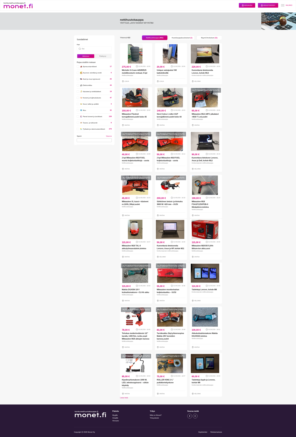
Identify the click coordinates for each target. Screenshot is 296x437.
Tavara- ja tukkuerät (90, 123)
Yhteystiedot (154, 418)
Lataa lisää (124, 398)
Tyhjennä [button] (109, 136)
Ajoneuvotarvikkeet (90, 66)
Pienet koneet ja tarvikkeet (92, 116)
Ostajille (115, 418)
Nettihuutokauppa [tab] (154, 38)
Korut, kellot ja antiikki (91, 104)
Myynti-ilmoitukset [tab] (209, 38)
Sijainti (79, 136)
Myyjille (115, 415)
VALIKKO (289, 5)
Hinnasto (115, 421)
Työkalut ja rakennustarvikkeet (94, 129)
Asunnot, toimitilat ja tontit (92, 73)
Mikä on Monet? (156, 415)
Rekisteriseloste (216, 432)
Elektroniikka (87, 85)
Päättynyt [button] (102, 56)
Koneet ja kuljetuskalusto (92, 98)
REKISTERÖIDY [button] (269, 5)
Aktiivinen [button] (85, 56)
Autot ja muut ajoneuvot (91, 79)
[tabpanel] (171, 219)
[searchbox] (78, 140)
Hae (78, 44)
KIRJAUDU (248, 5)
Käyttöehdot (202, 432)
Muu (84, 110)
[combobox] (94, 140)
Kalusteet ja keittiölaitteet (92, 91)
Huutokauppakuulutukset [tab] (182, 38)
